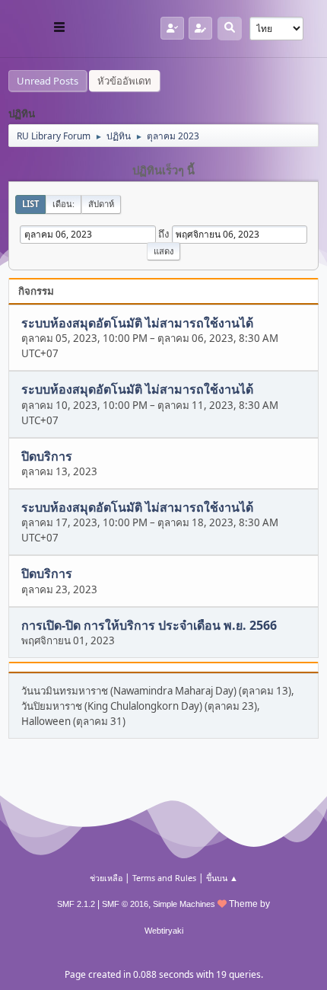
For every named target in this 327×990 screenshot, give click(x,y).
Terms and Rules (164, 877)
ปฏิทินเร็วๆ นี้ (163, 170)
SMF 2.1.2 (76, 904)
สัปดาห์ (101, 203)
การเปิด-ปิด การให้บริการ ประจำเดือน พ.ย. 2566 (149, 625)
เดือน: (63, 203)
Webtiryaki (163, 930)
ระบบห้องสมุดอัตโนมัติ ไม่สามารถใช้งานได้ (137, 323)
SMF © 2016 (125, 904)
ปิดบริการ (46, 456)
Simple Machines (184, 904)
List (30, 203)
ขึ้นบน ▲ (222, 877)
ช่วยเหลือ (106, 877)
